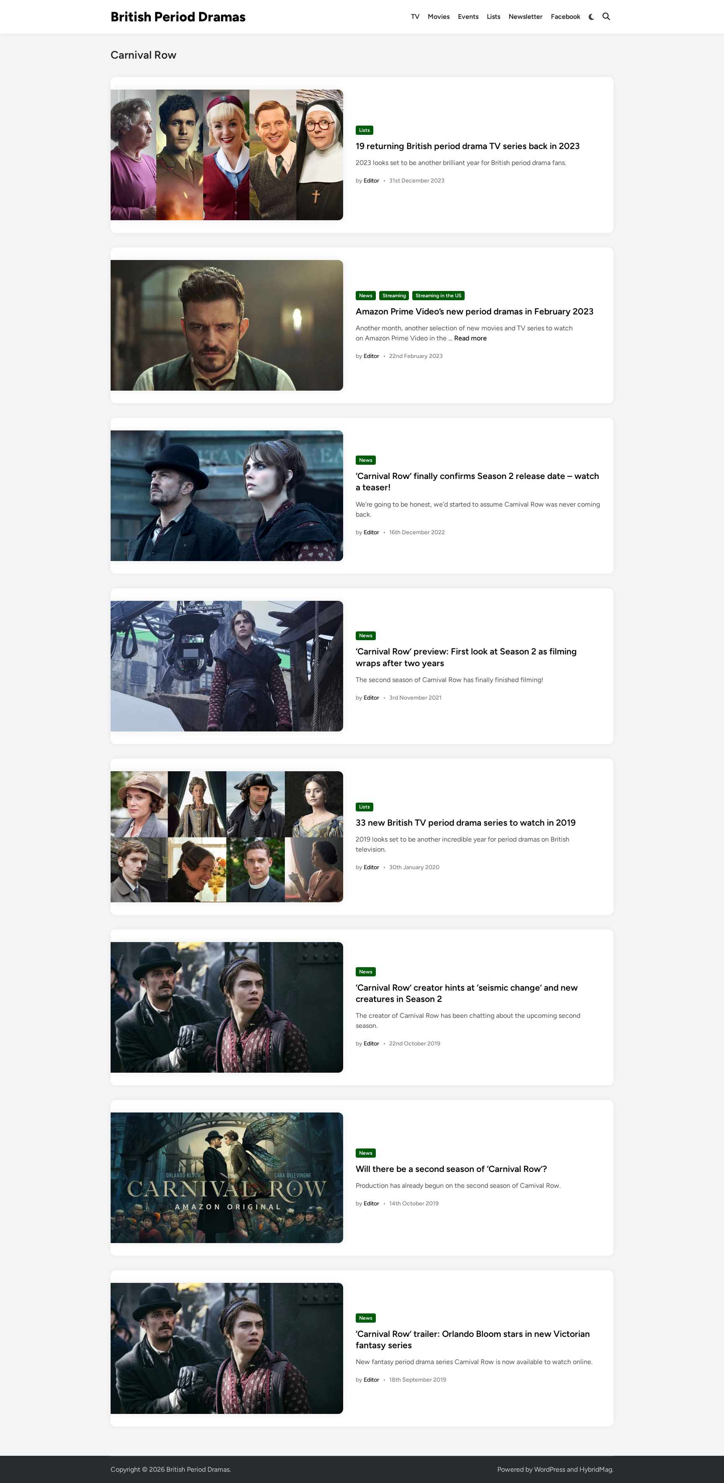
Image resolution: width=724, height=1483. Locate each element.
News (365, 296)
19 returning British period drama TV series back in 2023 (468, 146)
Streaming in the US (438, 296)
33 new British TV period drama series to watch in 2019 (466, 822)
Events (468, 17)
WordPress (549, 1469)
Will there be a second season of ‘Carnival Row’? (451, 1169)
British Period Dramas (178, 17)
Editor (371, 180)
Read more (470, 338)
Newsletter (526, 17)
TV (415, 17)
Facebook (565, 17)
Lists (493, 17)
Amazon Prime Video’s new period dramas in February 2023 (475, 311)
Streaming (394, 296)
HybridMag (595, 1469)
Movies (439, 17)
